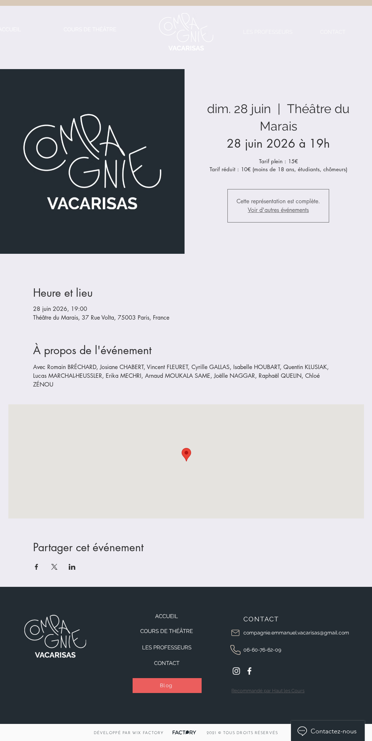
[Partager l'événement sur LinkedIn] (72, 567)
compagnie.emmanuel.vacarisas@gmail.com (296, 633)
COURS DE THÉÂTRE (166, 631)
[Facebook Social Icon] (249, 671)
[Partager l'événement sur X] (54, 567)
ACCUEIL (166, 616)
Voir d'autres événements (278, 210)
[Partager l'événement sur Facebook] (36, 567)
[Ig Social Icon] (236, 671)
